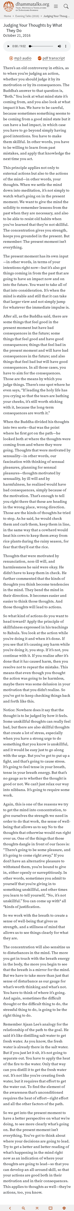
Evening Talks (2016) (27, 16)
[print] (64, 1207)
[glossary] (50, 1207)
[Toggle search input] (66, 6)
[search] (23, 1207)
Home (7, 16)
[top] (37, 1207)
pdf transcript (54, 58)
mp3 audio (22, 58)
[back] (10, 1207)
